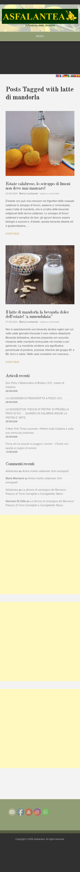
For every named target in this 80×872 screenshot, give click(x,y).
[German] (66, 75)
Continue (13, 233)
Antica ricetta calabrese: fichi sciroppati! (45, 471)
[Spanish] (78, 75)
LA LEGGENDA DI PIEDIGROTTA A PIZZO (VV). (34, 398)
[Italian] (70, 75)
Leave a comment (49, 193)
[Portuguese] (74, 75)
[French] (62, 75)
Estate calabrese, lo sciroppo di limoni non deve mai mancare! (38, 186)
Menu (40, 36)
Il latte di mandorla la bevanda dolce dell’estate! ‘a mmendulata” (37, 314)
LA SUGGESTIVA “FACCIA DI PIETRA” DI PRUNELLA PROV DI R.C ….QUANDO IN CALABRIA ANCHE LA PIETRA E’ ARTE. (37, 413)
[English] (58, 75)
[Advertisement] (40, 554)
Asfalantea (12, 471)
